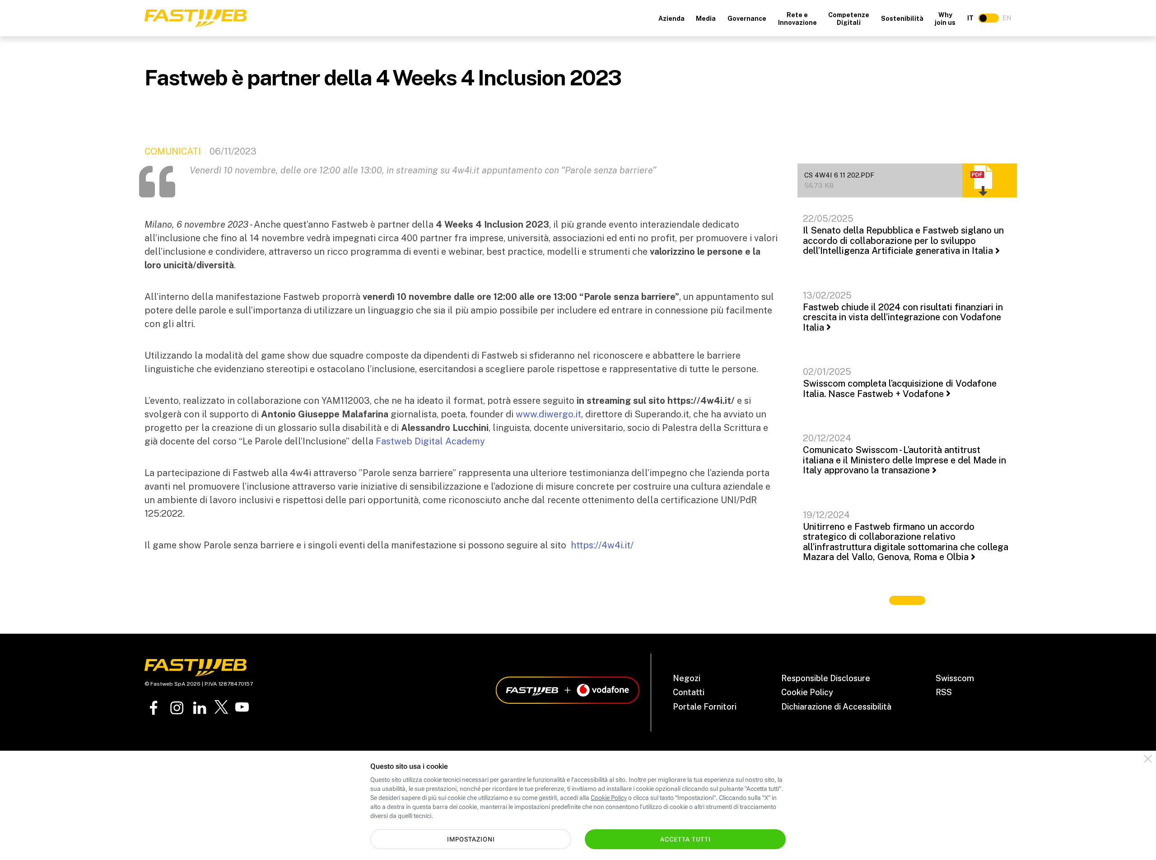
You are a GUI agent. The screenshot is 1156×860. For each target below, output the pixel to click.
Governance (746, 18)
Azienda (671, 18)
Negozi (686, 678)
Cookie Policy (807, 692)
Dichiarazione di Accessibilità (836, 706)
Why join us (945, 18)
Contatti (688, 692)
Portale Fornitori (704, 706)
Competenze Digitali (848, 18)
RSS (944, 692)
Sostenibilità (902, 18)
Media (706, 18)
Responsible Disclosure (825, 678)
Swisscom (955, 678)
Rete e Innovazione (797, 18)
